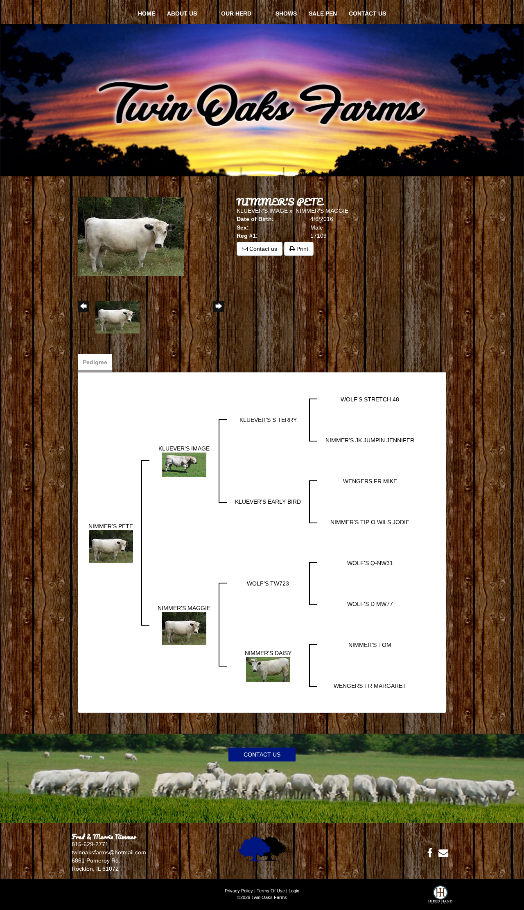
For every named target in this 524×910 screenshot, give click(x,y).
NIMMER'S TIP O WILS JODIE (369, 522)
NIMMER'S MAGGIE (322, 210)
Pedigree (95, 362)
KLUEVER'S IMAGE (262, 210)
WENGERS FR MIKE (370, 481)
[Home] (262, 848)
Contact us (262, 249)
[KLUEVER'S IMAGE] (184, 464)
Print (301, 249)
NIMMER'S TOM (369, 645)
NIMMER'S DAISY (268, 653)
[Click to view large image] (131, 236)
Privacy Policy (239, 890)
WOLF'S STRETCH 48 (370, 399)
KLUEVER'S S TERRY (268, 420)
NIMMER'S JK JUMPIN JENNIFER (369, 440)
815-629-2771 (90, 844)
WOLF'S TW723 (268, 583)
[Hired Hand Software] (440, 897)
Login (294, 890)
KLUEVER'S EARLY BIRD (268, 501)
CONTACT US (262, 754)
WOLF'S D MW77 (370, 604)
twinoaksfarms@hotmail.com (109, 852)
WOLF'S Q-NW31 (370, 563)
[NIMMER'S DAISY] (268, 669)
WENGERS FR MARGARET (370, 685)
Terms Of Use (271, 890)
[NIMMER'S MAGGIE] (184, 628)
